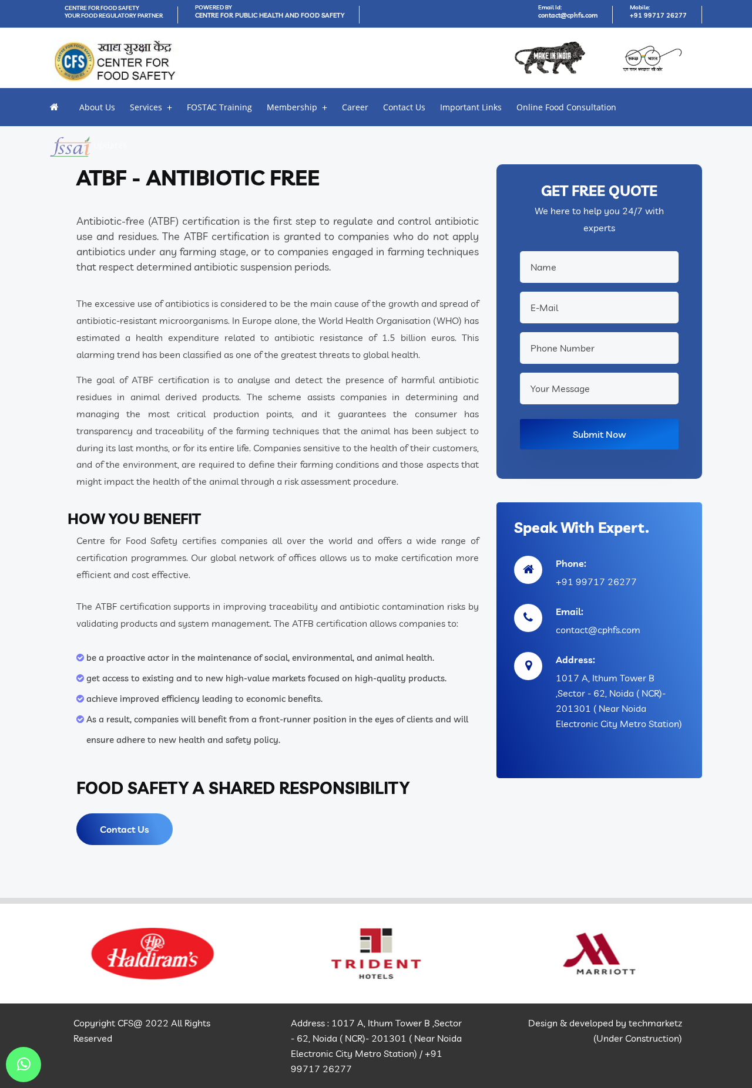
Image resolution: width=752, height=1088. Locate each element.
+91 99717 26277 (658, 15)
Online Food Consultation (566, 107)
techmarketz (655, 1023)
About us (97, 107)
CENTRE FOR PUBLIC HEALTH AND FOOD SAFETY (269, 15)
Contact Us (404, 107)
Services (146, 107)
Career (355, 107)
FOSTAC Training (219, 107)
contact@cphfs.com (567, 15)
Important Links (471, 107)
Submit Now (599, 434)
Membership (292, 107)
